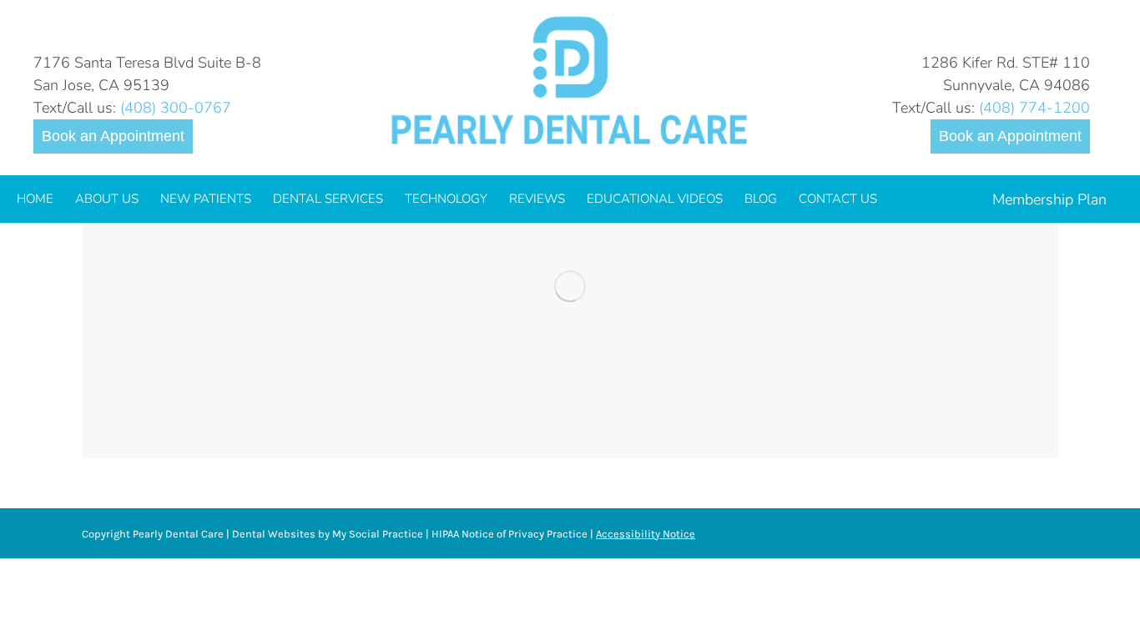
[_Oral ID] (570, 286)
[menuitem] (35, 199)
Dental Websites (273, 533)
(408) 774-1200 (1034, 108)
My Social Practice (376, 533)
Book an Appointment (113, 136)
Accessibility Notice (645, 533)
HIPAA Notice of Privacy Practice (509, 533)
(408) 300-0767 (175, 108)
